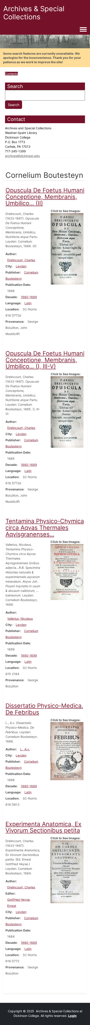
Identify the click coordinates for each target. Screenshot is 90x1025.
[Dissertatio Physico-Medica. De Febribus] (66, 751)
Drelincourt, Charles (21, 260)
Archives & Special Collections (33, 12)
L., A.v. (25, 749)
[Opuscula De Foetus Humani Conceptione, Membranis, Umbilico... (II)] (67, 248)
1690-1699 (29, 655)
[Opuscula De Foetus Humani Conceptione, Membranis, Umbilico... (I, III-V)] (67, 411)
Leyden (21, 266)
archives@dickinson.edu (22, 156)
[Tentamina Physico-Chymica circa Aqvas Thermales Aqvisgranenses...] (66, 571)
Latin (27, 303)
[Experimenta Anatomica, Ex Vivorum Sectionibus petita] (66, 871)
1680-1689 (29, 297)
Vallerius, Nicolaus (20, 618)
